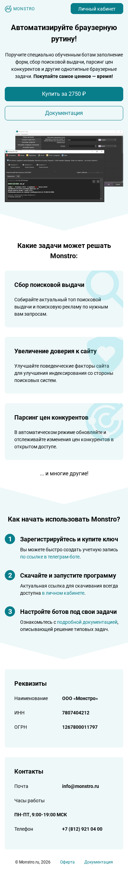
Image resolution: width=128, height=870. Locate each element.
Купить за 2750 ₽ (64, 94)
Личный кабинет (97, 9)
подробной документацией (87, 622)
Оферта (67, 862)
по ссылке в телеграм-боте (50, 556)
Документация (64, 113)
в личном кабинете (63, 593)
